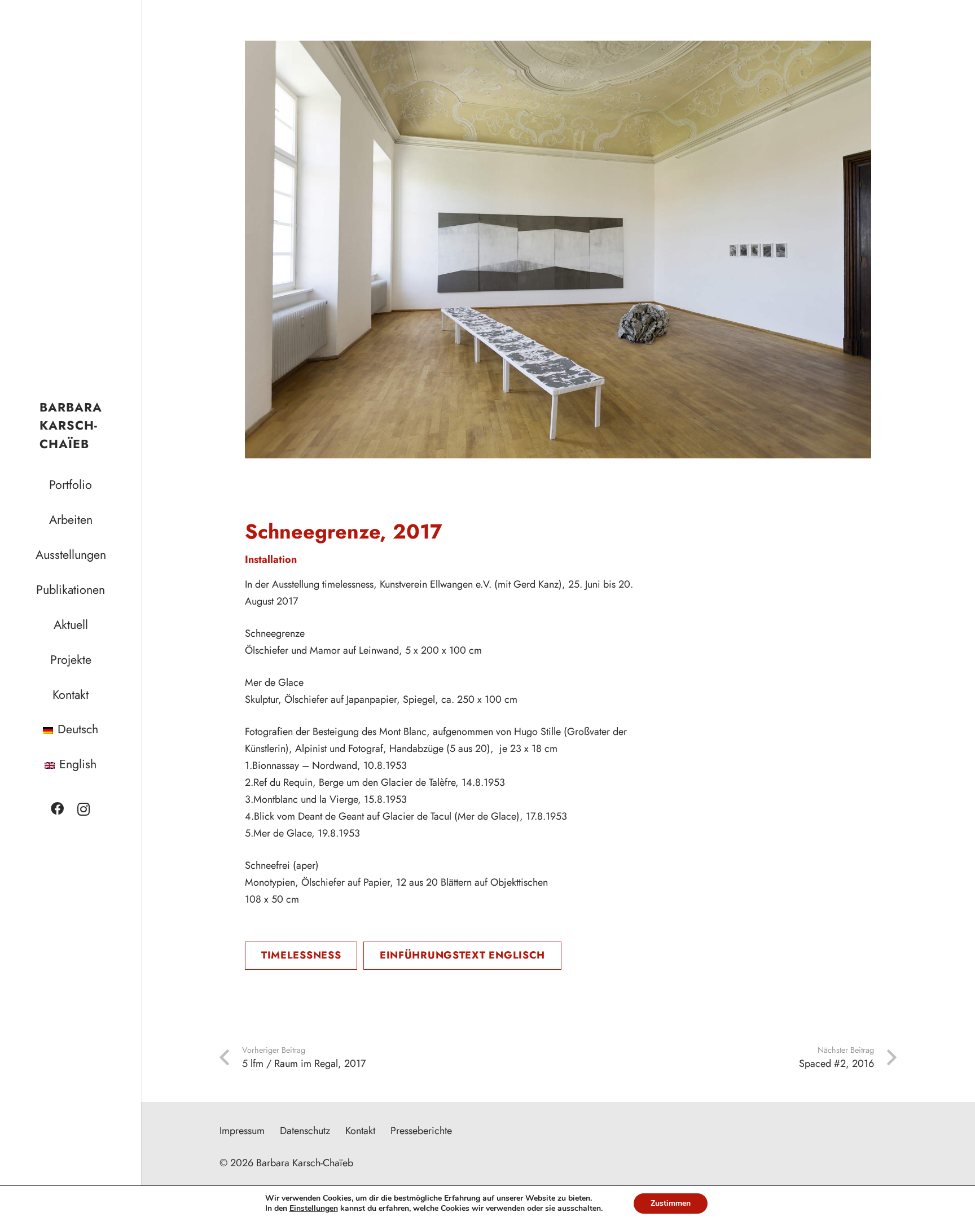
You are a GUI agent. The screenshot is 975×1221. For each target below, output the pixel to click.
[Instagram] (84, 809)
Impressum (242, 1130)
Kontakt (360, 1130)
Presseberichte (421, 1130)
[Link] (558, 249)
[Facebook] (57, 809)
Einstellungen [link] (313, 1208)
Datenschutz (305, 1130)
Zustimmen (671, 1203)
